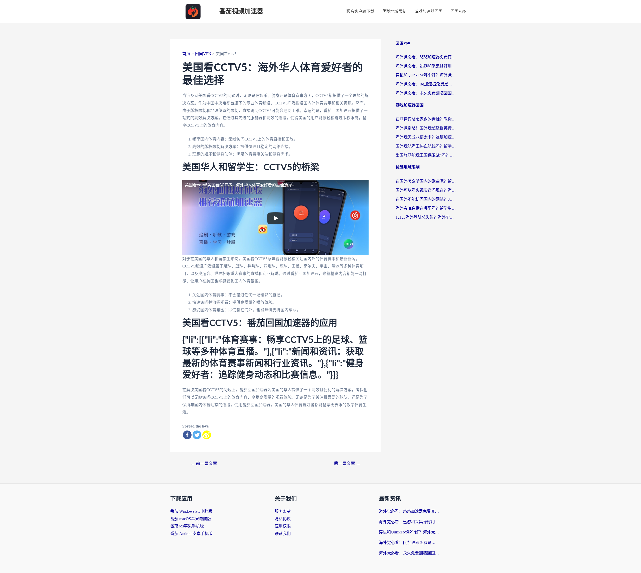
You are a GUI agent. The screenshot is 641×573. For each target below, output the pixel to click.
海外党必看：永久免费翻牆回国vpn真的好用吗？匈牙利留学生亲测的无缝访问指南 (426, 93)
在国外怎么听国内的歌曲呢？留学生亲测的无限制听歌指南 (426, 181)
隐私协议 (283, 519)
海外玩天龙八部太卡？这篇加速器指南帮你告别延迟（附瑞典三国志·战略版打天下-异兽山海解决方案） (426, 137)
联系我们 (283, 533)
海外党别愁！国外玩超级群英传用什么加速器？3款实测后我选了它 (426, 128)
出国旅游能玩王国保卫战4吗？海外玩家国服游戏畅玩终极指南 (426, 155)
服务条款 (283, 511)
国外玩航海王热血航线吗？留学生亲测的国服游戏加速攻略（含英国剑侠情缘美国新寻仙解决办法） (426, 146)
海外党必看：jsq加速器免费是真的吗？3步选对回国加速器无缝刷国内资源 (426, 84)
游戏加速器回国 (428, 11)
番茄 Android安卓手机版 (191, 533)
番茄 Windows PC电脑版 (191, 511)
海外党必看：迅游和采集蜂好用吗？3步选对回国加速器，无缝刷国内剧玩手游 (426, 66)
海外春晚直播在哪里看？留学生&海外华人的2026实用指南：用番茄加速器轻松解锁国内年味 (426, 208)
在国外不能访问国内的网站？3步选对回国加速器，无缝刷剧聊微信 (426, 199)
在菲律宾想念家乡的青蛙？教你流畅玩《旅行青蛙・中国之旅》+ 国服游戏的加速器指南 (426, 119)
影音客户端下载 (360, 11)
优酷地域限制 (394, 11)
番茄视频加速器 (241, 11)
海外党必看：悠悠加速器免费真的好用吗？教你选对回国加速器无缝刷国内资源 (426, 57)
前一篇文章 (204, 463)
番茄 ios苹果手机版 (187, 526)
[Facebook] (187, 435)
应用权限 (283, 526)
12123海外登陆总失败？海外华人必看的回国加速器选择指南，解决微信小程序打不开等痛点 (426, 217)
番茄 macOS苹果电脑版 (190, 519)
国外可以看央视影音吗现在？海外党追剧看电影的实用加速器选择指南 (426, 190)
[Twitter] (197, 435)
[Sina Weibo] (206, 435)
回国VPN (458, 11)
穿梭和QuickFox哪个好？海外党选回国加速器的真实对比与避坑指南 (426, 75)
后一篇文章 (347, 463)
